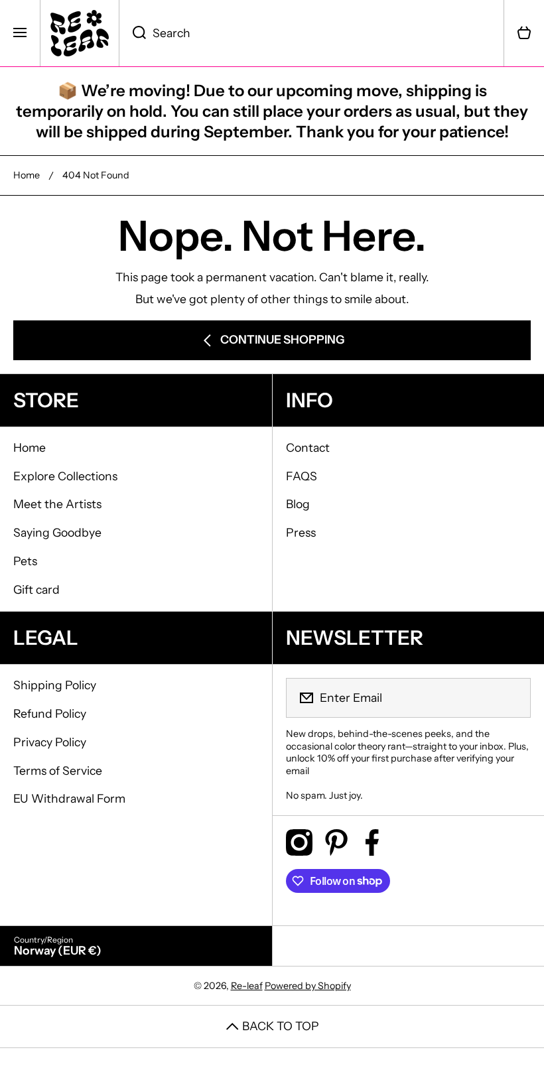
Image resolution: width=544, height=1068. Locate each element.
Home (26, 175)
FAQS (301, 476)
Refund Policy (49, 713)
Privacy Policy (49, 742)
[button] (524, 33)
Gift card (36, 589)
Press (301, 532)
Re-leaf (247, 986)
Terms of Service (57, 770)
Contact (308, 447)
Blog (298, 504)
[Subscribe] (512, 698)
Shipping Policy (54, 685)
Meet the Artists (57, 504)
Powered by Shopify (308, 986)
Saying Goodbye (57, 532)
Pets (25, 561)
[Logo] (79, 33)
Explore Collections (65, 476)
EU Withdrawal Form (69, 798)
